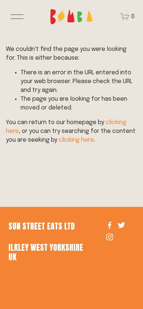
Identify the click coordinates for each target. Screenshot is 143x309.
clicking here (76, 140)
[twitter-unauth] (121, 225)
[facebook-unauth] (109, 225)
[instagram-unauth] (109, 237)
